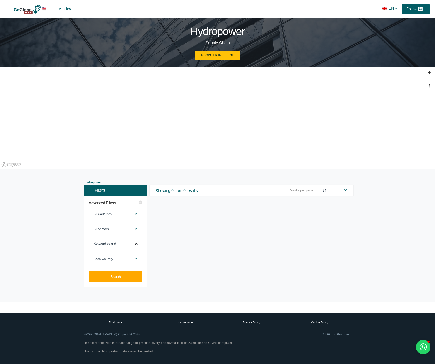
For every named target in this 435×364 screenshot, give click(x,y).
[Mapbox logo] (11, 164)
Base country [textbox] (103, 259)
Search (116, 276)
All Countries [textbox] (103, 214)
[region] (217, 118)
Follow (411, 9)
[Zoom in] (429, 72)
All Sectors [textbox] (101, 229)
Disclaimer (115, 322)
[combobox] (115, 213)
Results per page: (301, 190)
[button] (390, 8)
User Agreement (183, 322)
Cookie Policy (319, 322)
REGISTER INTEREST (217, 55)
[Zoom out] (429, 79)
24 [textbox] (324, 190)
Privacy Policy (251, 322)
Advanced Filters (102, 203)
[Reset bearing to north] (429, 85)
